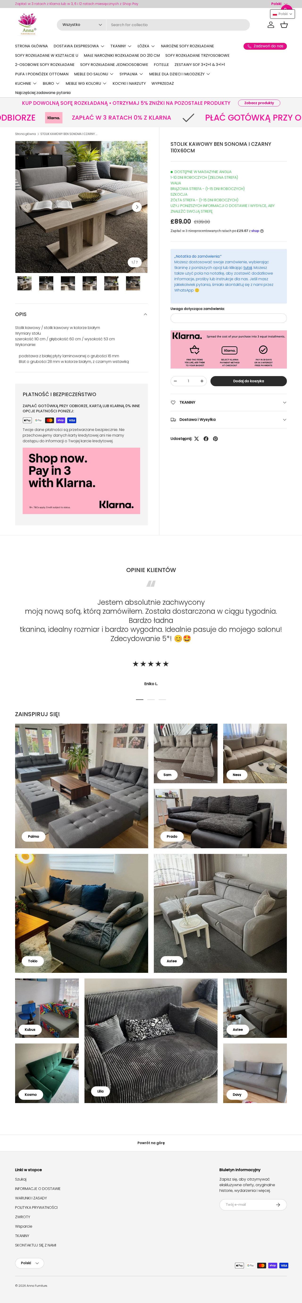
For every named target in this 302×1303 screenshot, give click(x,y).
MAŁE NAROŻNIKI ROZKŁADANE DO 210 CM (122, 55)
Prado (172, 836)
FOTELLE (161, 64)
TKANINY (118, 46)
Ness (237, 774)
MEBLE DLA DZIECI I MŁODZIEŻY (177, 74)
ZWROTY (22, 1217)
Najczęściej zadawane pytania (43, 92)
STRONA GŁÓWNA (31, 46)
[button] (284, 25)
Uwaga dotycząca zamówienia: (198, 308)
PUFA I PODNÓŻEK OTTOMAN (41, 74)
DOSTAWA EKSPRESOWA (76, 46)
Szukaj (20, 1179)
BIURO (48, 83)
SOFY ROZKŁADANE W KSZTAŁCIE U (46, 55)
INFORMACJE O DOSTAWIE (38, 1188)
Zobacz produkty (259, 103)
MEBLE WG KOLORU (83, 83)
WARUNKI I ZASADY (31, 1198)
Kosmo (31, 1094)
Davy (237, 1094)
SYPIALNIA (129, 74)
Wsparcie (23, 1226)
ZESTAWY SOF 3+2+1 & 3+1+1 (200, 64)
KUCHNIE (23, 83)
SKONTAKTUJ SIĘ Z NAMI (35, 1245)
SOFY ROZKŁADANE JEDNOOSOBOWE (114, 64)
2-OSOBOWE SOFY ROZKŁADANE (45, 64)
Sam (167, 774)
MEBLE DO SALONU (91, 74)
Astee (172, 961)
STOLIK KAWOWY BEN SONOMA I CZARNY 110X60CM (68, 134)
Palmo (33, 836)
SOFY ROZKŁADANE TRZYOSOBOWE (197, 55)
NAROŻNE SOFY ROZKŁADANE (187, 46)
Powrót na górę (151, 1143)
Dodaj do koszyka (248, 381)
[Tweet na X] (196, 438)
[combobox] (153, 25)
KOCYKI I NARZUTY (129, 83)
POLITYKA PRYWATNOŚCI (36, 1207)
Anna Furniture (37, 1286)
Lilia (100, 1091)
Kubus (30, 1029)
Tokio (33, 961)
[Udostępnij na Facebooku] (206, 438)
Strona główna (25, 134)
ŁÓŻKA (143, 46)
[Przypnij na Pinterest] (215, 438)
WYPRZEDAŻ (162, 83)
